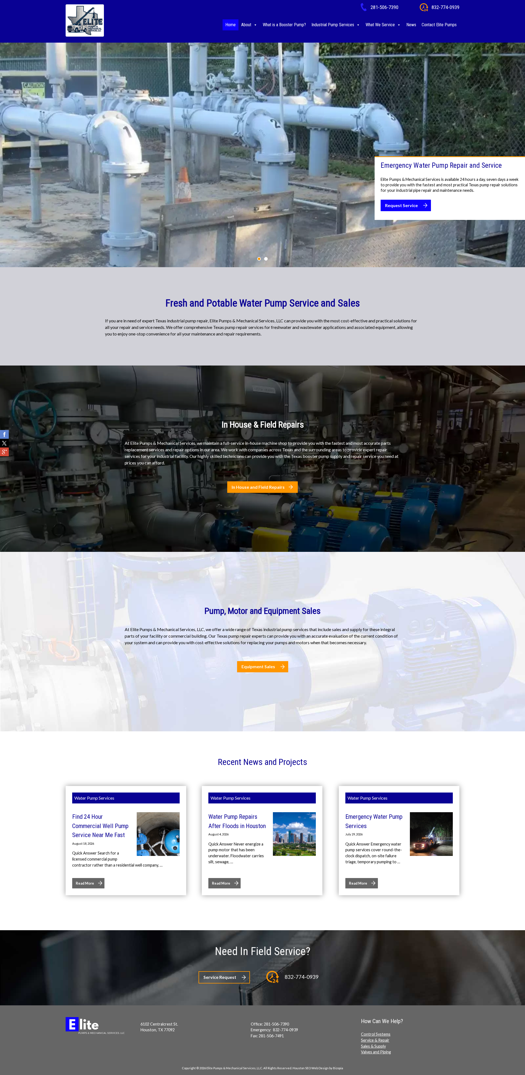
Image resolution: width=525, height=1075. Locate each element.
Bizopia (338, 1068)
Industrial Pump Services (332, 24)
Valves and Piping (376, 1052)
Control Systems (375, 1034)
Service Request (219, 977)
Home (230, 24)
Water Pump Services (94, 797)
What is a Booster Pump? (284, 24)
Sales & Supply (373, 1046)
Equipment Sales (258, 666)
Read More (85, 883)
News (411, 24)
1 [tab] (259, 259)
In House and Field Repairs (258, 487)
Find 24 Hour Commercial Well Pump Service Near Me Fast (100, 825)
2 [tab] (266, 259)
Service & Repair (375, 1040)
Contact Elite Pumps (439, 24)
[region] (262, 155)
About (246, 24)
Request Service (401, 205)
